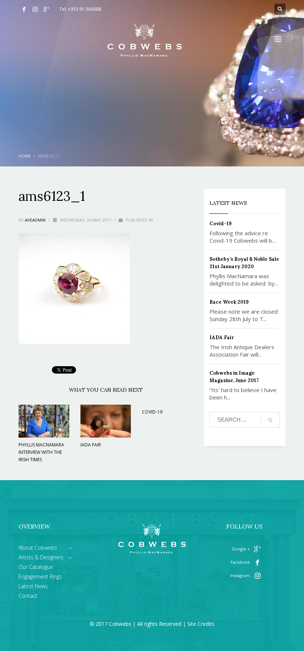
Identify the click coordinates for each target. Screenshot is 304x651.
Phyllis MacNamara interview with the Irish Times (41, 452)
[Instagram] (35, 9)
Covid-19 (152, 412)
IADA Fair (90, 445)
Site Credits (200, 623)
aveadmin (36, 220)
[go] (270, 420)
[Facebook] (24, 9)
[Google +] (46, 9)
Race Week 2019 (229, 302)
